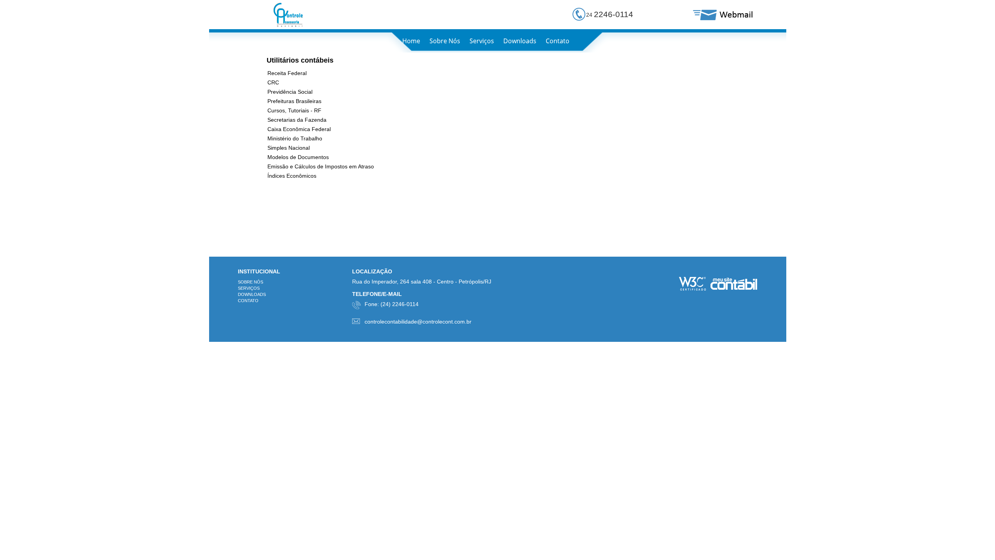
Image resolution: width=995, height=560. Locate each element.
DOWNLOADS (252, 294)
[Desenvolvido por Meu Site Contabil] (733, 284)
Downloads (519, 41)
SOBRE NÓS (250, 282)
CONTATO (248, 300)
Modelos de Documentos (298, 157)
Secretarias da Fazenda (296, 120)
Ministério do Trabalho (294, 138)
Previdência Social (289, 92)
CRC (273, 82)
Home (411, 41)
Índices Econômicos (291, 176)
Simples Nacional (288, 148)
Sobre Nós (444, 41)
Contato (557, 41)
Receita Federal (287, 73)
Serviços (482, 41)
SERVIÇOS (249, 288)
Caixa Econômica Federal (299, 129)
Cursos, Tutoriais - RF (294, 110)
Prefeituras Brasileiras (294, 101)
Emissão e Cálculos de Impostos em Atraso (320, 166)
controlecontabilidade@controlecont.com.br (418, 321)
